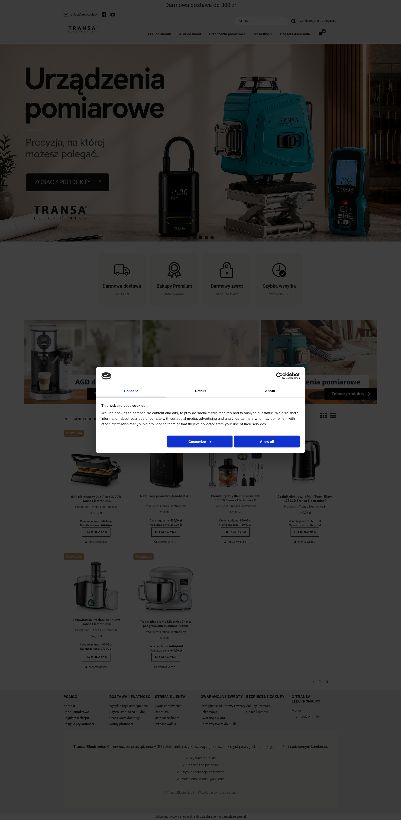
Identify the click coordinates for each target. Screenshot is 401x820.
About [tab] (270, 391)
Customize (197, 442)
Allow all (267, 442)
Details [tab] (200, 391)
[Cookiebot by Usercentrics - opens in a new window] (279, 375)
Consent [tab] (131, 391)
